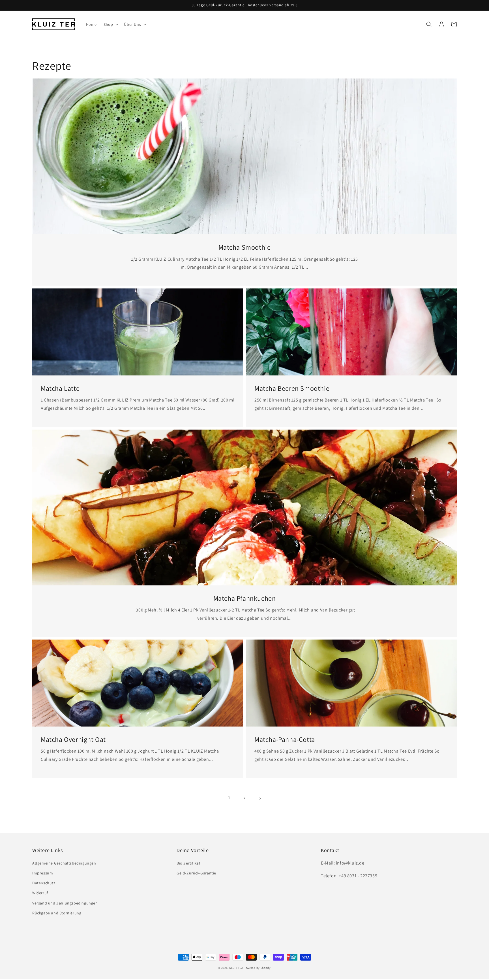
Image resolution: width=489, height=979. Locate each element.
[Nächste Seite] (260, 798)
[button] (110, 24)
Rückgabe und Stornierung (56, 913)
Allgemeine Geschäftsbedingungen (64, 863)
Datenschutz (43, 882)
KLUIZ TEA (236, 968)
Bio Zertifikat (188, 863)
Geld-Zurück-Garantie (196, 873)
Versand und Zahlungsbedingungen (65, 903)
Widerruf (40, 892)
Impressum (42, 873)
